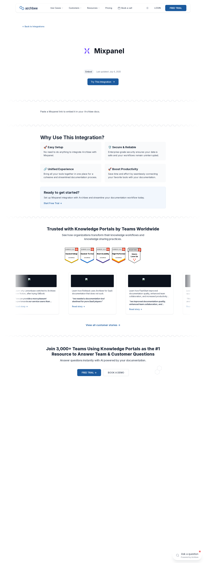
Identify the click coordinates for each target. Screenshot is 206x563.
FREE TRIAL (176, 8)
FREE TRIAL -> (89, 372)
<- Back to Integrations (33, 26)
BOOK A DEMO (116, 372)
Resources (92, 8)
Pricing (108, 8)
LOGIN (157, 8)
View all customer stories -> (103, 325)
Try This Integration (101, 81)
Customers (74, 8)
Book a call (126, 8)
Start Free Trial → (53, 203)
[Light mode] (147, 8)
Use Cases (55, 8)
